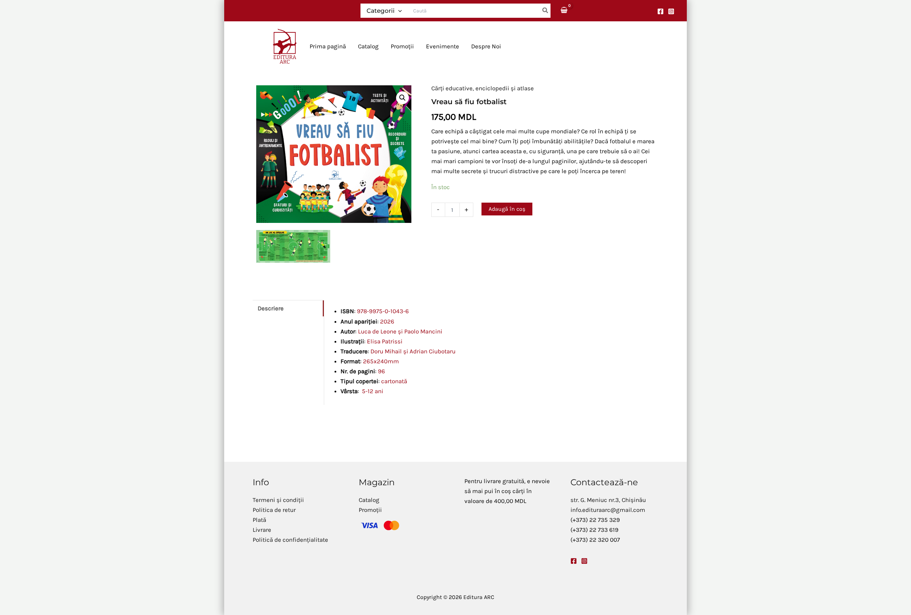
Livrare (262, 529)
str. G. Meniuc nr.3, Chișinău (608, 499)
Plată (259, 519)
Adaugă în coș (507, 208)
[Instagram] (671, 11)
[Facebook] (660, 11)
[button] (398, 11)
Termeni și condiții (278, 499)
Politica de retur (274, 509)
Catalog (369, 499)
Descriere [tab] (271, 308)
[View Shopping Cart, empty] (564, 10)
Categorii (381, 10)
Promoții (370, 509)
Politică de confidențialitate (290, 539)
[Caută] (545, 11)
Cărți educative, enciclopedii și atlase (482, 88)
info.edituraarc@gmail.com (607, 509)
